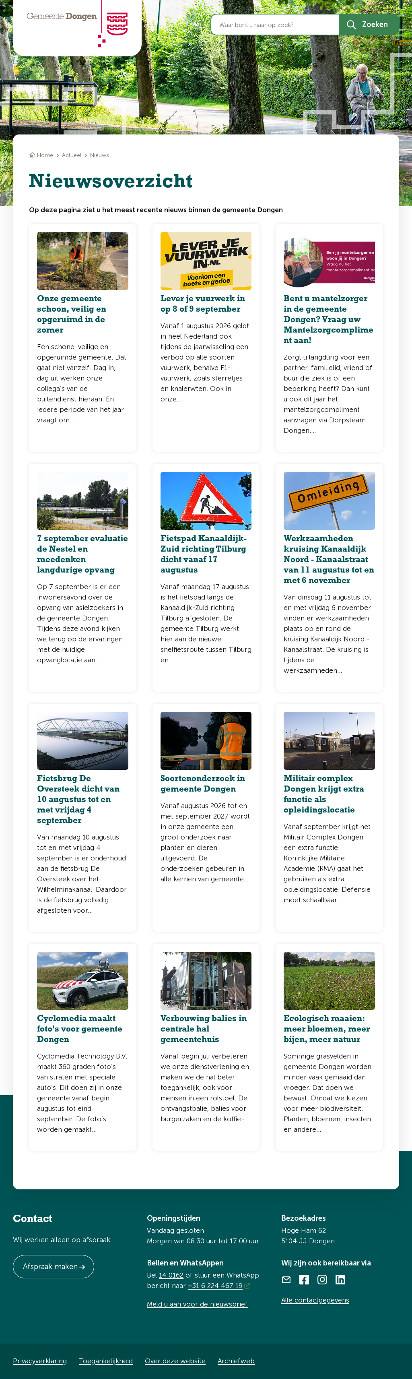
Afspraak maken (50, 1266)
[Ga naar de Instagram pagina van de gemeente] (322, 1279)
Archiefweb (236, 1361)
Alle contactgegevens (315, 1300)
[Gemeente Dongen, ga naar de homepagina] (77, 24)
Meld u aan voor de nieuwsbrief (197, 1304)
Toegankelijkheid (106, 1361)
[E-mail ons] (286, 1279)
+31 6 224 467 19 (215, 1286)
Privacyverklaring (40, 1361)
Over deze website (175, 1361)
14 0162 (171, 1275)
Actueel (71, 155)
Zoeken (375, 24)
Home (45, 155)
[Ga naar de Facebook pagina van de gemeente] (304, 1279)
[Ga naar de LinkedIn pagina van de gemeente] (341, 1279)
